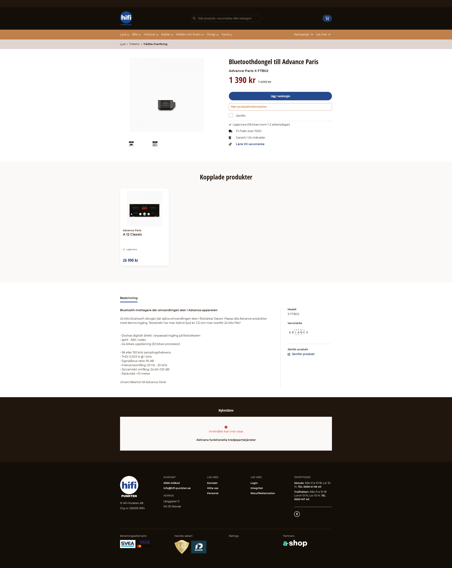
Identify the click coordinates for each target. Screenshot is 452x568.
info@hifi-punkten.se (177, 488)
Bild (135, 34)
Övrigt (211, 34)
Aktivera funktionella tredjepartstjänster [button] (226, 440)
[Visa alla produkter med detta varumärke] (310, 331)
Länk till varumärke (250, 144)
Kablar (165, 34)
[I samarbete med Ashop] (295, 543)
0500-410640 (171, 483)
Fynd (225, 34)
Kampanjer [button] (302, 34)
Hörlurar (149, 34)
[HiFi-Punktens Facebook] (297, 514)
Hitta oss (212, 488)
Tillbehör (134, 44)
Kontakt (212, 483)
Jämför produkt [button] (303, 354)
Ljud (123, 34)
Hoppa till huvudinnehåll (224, 4)
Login (254, 483)
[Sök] (194, 18)
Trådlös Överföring (155, 44)
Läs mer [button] (321, 34)
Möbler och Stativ (188, 34)
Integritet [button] (257, 488)
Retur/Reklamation (263, 493)
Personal (212, 493)
